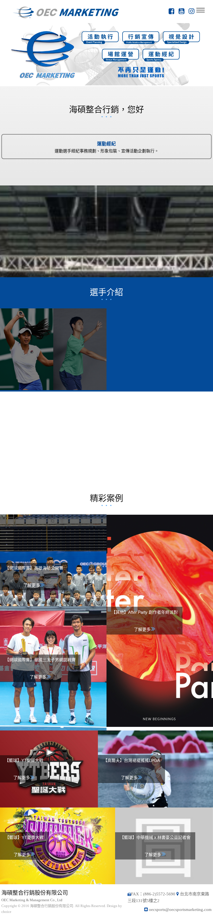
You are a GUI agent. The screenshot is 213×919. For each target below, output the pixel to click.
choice (6, 912)
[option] (106, 54)
